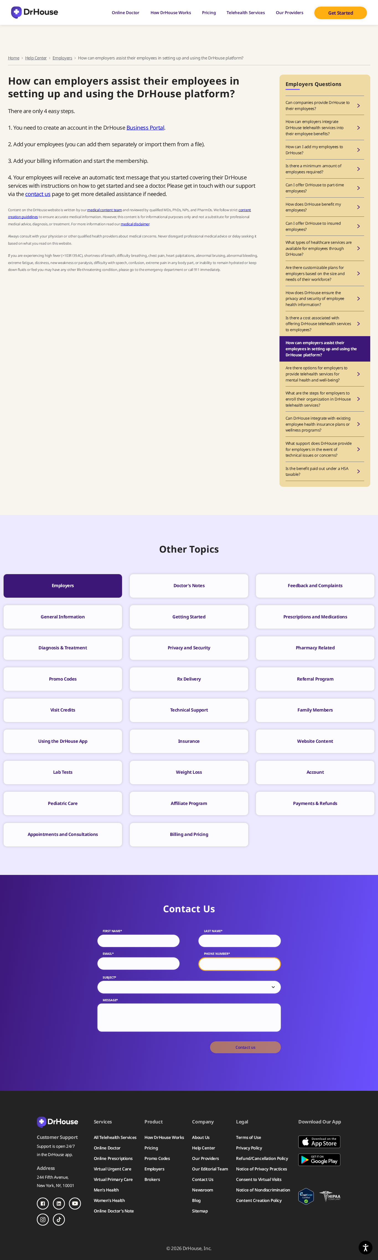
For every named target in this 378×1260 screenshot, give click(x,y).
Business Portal (145, 127)
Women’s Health (109, 1200)
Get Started (340, 13)
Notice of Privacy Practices (261, 1169)
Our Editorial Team (210, 1169)
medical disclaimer (135, 223)
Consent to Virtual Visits (258, 1179)
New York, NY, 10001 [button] (55, 1185)
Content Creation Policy (258, 1200)
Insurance (189, 741)
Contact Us (202, 1179)
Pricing (209, 12)
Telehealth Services (246, 12)
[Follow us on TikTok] (59, 1220)
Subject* (109, 977)
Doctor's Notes (189, 585)
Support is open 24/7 (56, 1146)
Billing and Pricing (189, 834)
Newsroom (202, 1190)
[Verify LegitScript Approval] (306, 1196)
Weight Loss (189, 772)
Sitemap (200, 1211)
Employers (62, 58)
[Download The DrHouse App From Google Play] (319, 1160)
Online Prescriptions (113, 1158)
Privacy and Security (189, 648)
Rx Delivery (189, 679)
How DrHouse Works (171, 12)
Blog (196, 1200)
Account (315, 772)
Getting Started (188, 617)
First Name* (112, 931)
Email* (108, 954)
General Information (63, 617)
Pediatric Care (62, 803)
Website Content (315, 741)
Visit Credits (62, 710)
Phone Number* (217, 954)
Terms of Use (248, 1137)
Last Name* (213, 931)
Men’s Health (106, 1190)
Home (13, 58)
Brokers (152, 1179)
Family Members (315, 710)
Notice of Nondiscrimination (263, 1190)
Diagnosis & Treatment (62, 648)
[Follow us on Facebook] (43, 1204)
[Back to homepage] (61, 1122)
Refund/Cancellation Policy (262, 1158)
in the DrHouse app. (55, 1154)
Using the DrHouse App (62, 741)
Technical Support (189, 710)
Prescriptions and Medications (315, 617)
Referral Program (315, 679)
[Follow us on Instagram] (43, 1220)
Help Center (36, 58)
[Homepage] (34, 12)
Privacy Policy (249, 1148)
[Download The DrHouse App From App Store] (319, 1142)
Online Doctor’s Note (114, 1211)
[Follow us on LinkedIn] (59, 1204)
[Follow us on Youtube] (75, 1204)
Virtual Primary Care (113, 1179)
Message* (110, 1000)
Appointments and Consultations (63, 834)
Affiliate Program (189, 803)
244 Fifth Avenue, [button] (53, 1177)
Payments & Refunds (315, 803)
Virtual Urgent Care (112, 1169)
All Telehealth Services (115, 1137)
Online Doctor (125, 12)
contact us (38, 194)
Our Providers (289, 12)
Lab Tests (63, 772)
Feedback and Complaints (315, 585)
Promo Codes (63, 679)
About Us (200, 1137)
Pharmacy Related (315, 648)
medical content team (104, 209)
